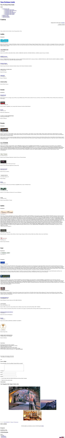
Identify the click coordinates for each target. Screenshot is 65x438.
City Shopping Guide (5, 8)
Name (1, 372)
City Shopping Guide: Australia (9, 13)
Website (1, 376)
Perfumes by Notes (5, 15)
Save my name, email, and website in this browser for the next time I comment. (14, 378)
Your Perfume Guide (7, 2)
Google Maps (63, 22)
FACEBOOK (3, 436)
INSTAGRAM (3, 437)
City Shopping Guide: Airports (9, 14)
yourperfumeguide (4, 432)
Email (1, 374)
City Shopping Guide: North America (10, 10)
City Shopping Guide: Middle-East (10, 12)
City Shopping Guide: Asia (8, 11)
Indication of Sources (5, 16)
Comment (2, 370)
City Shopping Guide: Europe (9, 9)
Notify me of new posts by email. (7, 380)
